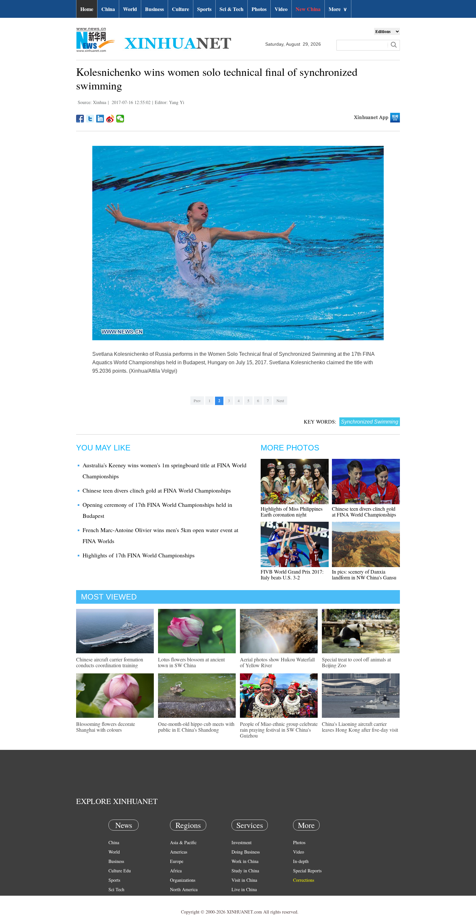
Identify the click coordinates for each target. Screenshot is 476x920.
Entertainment (121, 908)
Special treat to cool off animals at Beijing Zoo (356, 662)
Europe (176, 861)
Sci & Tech (232, 9)
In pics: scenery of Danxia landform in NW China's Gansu (364, 574)
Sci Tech (116, 889)
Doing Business (246, 852)
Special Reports (307, 871)
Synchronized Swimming (369, 422)
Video (281, 9)
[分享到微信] (120, 118)
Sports (204, 9)
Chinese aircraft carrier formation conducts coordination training (109, 662)
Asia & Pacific (183, 842)
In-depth (301, 861)
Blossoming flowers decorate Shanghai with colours (105, 726)
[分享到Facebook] (80, 118)
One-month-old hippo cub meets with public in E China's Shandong (196, 726)
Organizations (182, 880)
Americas (178, 852)
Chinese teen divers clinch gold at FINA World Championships (157, 490)
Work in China (245, 861)
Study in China (245, 871)
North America (184, 889)
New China (308, 9)
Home (86, 9)
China (108, 9)
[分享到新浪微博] (110, 118)
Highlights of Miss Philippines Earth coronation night (292, 511)
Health (114, 899)
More (338, 9)
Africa (176, 871)
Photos (259, 9)
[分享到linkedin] (100, 118)
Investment (242, 842)
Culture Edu (119, 871)
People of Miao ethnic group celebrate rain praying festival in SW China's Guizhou (279, 729)
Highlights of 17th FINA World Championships (139, 555)
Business (154, 9)
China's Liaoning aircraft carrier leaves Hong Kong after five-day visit (360, 726)
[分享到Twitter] (90, 118)
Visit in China (244, 880)
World (130, 9)
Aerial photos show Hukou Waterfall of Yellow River (277, 662)
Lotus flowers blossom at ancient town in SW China (191, 662)
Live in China (244, 889)
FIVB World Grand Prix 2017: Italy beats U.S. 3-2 (292, 574)
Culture (180, 9)
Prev (197, 400)
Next (280, 400)
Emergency (242, 899)
